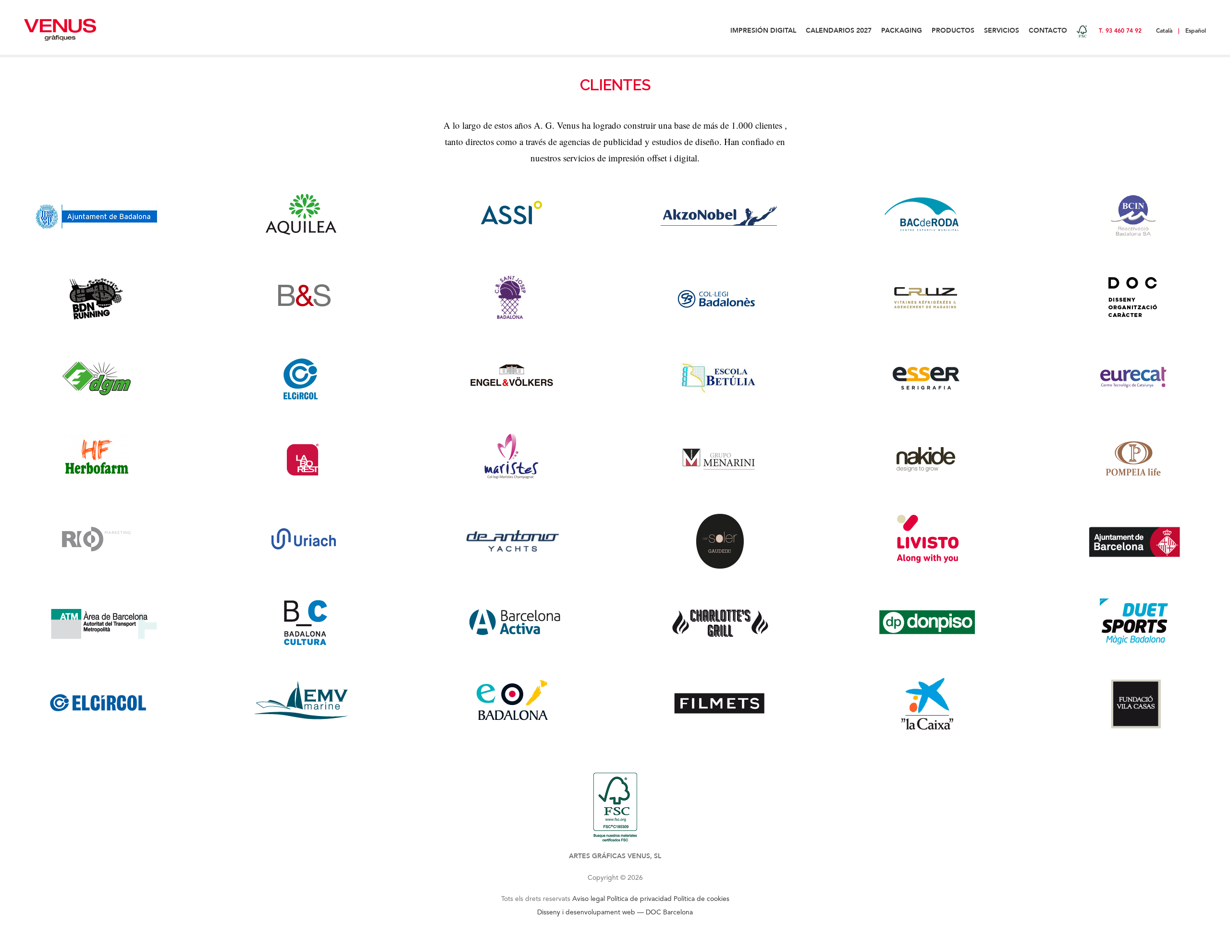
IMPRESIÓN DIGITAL (763, 30)
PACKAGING (901, 30)
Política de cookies (701, 898)
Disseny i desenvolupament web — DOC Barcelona (615, 912)
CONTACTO (1048, 30)
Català (1164, 30)
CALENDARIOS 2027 (839, 30)
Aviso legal (588, 898)
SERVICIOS (1001, 30)
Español (1195, 30)
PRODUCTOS (953, 30)
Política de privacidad (639, 898)
